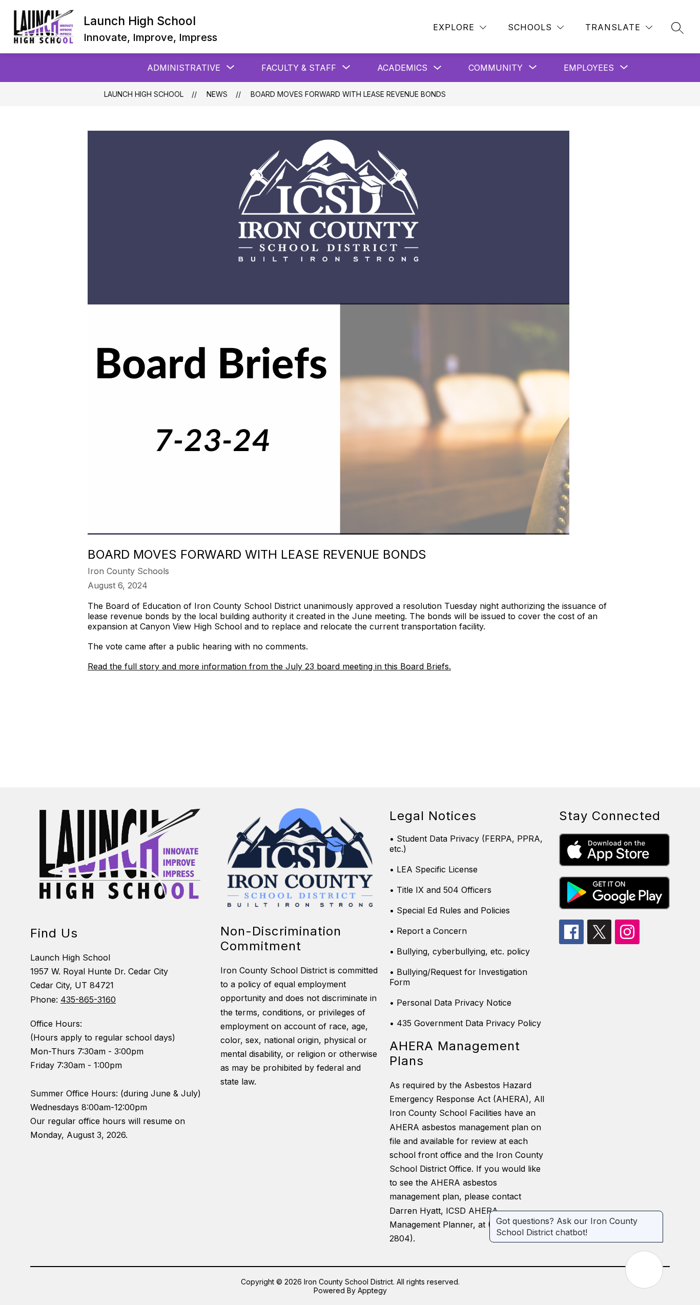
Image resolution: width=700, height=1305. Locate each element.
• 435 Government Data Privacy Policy (465, 1023)
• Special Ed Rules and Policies (449, 910)
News (217, 94)
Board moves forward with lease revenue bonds (348, 94)
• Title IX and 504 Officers (440, 890)
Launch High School (143, 94)
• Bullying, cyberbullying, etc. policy (459, 951)
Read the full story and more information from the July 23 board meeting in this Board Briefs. (269, 666)
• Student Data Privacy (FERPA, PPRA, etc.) (466, 843)
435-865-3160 (88, 999)
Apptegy (372, 1290)
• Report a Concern (428, 931)
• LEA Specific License (433, 869)
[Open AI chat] (644, 1269)
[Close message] (655, 1215)
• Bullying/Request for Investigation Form (458, 977)
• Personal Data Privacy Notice (450, 1002)
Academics (402, 68)
